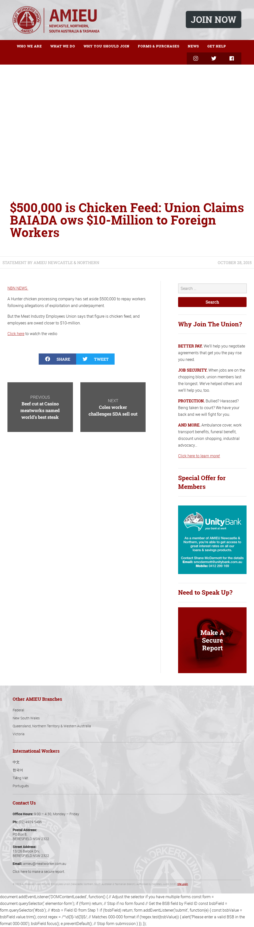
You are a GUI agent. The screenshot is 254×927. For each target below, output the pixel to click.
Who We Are (29, 46)
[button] (57, 359)
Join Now (213, 19)
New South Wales (26, 718)
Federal (18, 710)
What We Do (62, 46)
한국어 (18, 770)
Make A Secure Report (212, 640)
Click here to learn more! (199, 456)
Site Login (182, 884)
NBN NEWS (17, 288)
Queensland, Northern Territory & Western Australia (52, 726)
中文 (16, 762)
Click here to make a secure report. (39, 871)
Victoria (19, 734)
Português (21, 785)
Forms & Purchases (158, 46)
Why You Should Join (106, 46)
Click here (15, 333)
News (193, 46)
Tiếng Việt (20, 777)
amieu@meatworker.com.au (44, 863)
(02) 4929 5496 (30, 821)
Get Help (216, 46)
